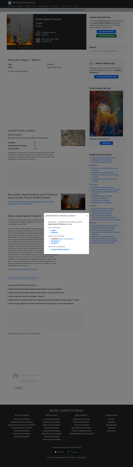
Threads (54, 243)
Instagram (55, 241)
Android (54, 233)
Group (69, 239)
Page (61, 239)
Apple (53, 230)
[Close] (86, 215)
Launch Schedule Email (59, 249)
